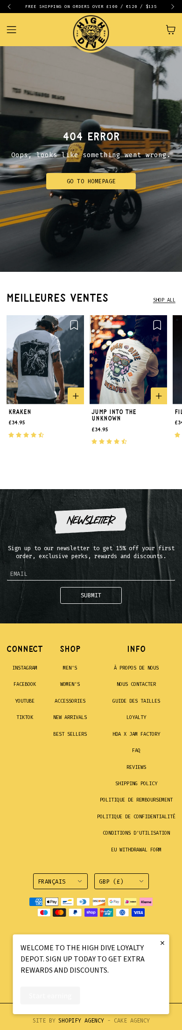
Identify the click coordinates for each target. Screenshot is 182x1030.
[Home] (91, 29)
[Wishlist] (74, 325)
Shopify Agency (81, 1020)
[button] (13, 6)
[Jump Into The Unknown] (128, 359)
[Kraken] (45, 359)
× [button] (162, 942)
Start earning (50, 995)
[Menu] (17, 29)
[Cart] (170, 30)
